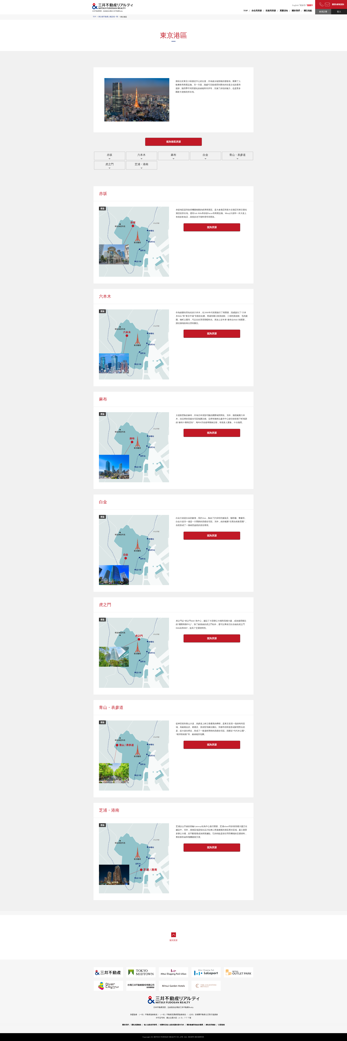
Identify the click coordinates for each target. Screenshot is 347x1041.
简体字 (303, 5)
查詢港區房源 (173, 141)
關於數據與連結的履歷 (195, 1025)
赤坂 (109, 154)
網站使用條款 (211, 1025)
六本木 (141, 154)
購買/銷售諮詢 (338, 4)
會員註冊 (323, 12)
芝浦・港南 (141, 164)
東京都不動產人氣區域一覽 (108, 17)
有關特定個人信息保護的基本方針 (172, 1025)
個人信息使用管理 (150, 1025)
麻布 (173, 154)
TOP (94, 17)
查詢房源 (212, 227)
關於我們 (125, 1025)
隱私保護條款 (136, 1025)
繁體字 (310, 5)
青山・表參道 (237, 154)
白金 (205, 154)
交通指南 (221, 1025)
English (295, 5)
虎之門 (109, 164)
